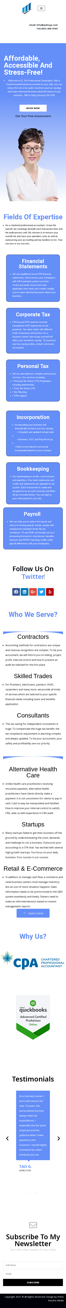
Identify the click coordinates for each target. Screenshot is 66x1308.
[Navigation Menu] (41, 8)
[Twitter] (41, 592)
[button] (7, 1138)
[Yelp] (50, 592)
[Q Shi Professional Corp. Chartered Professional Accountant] (27, 8)
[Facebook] (16, 592)
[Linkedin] (24, 592)
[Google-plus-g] (33, 592)
